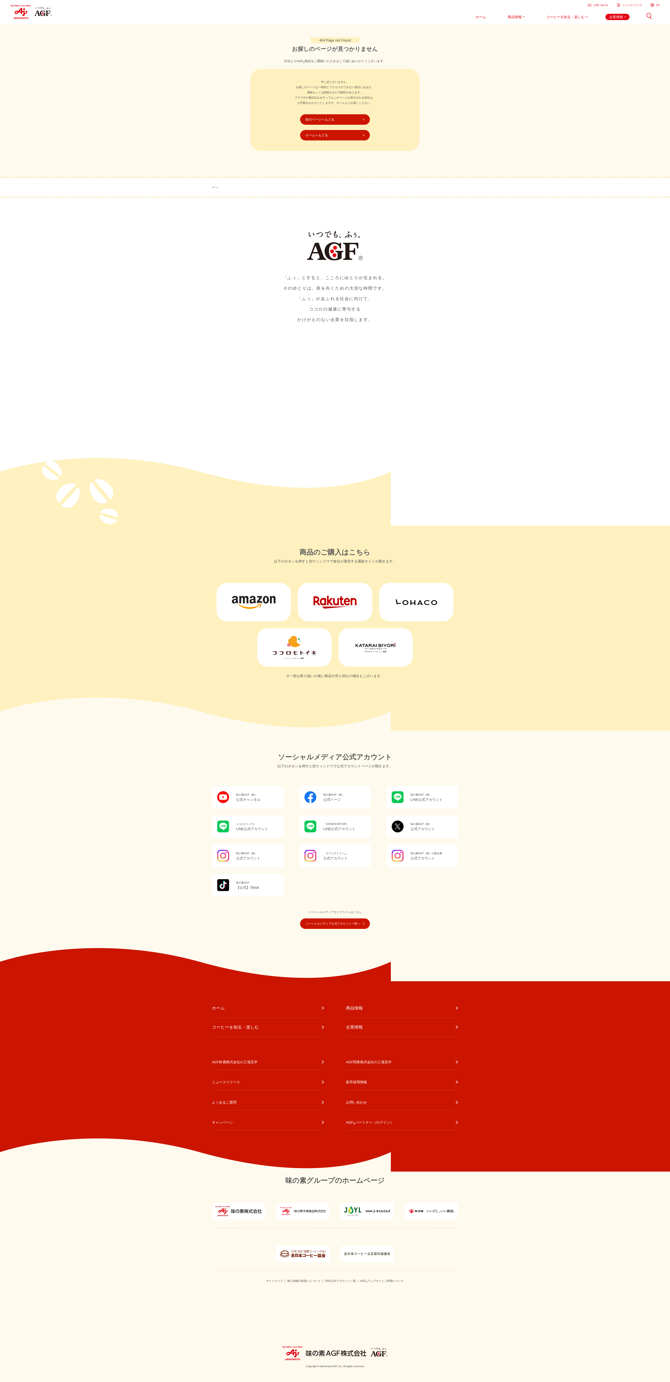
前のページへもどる (320, 119)
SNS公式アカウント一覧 (340, 1280)
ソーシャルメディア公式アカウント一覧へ (333, 923)
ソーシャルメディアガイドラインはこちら (335, 912)
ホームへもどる (317, 135)
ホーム (215, 187)
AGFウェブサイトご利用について (382, 1281)
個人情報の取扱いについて (304, 1280)
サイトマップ (274, 1280)
